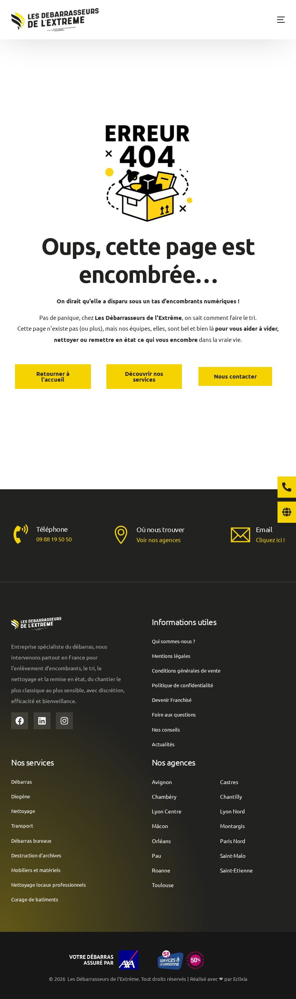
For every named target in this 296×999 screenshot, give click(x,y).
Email (264, 529)
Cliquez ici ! (270, 539)
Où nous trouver (160, 529)
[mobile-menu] (273, 19)
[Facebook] (19, 720)
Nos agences (173, 762)
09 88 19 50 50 (54, 539)
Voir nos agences (158, 539)
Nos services (32, 762)
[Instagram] (64, 720)
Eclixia (240, 978)
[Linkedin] (42, 720)
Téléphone (52, 529)
